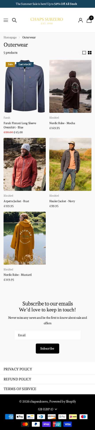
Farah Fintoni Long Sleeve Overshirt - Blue (20, 125)
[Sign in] (80, 20)
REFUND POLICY (17, 379)
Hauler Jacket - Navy (62, 201)
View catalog (6, 20)
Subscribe (47, 348)
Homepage (10, 37)
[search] (14, 20)
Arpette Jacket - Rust (16, 201)
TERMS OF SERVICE (20, 389)
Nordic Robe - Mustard (18, 274)
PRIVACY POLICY (18, 369)
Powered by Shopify (62, 401)
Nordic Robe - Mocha (62, 123)
